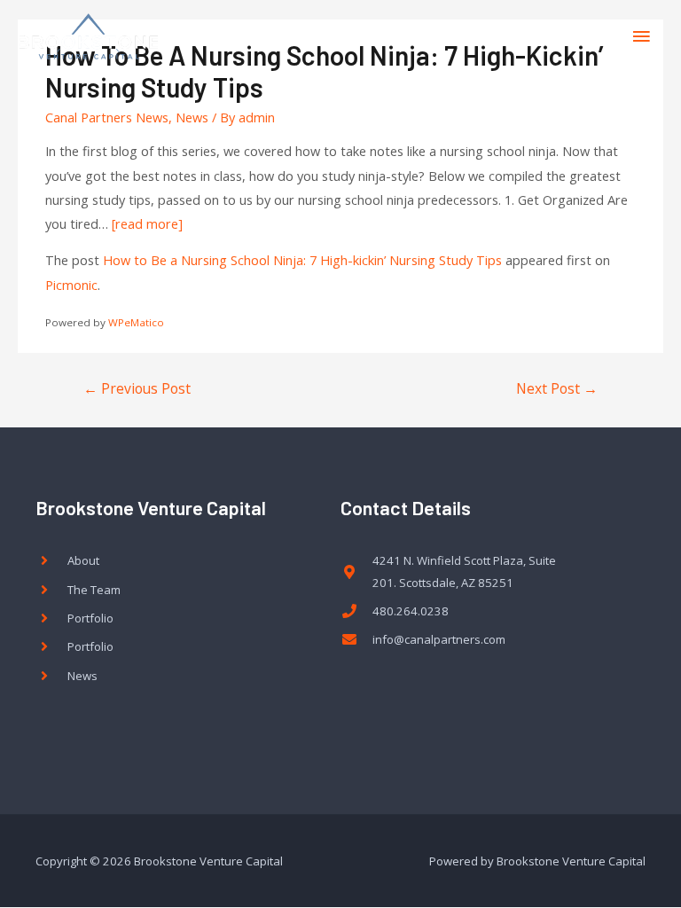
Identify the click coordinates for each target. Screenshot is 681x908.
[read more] (147, 223)
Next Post (557, 388)
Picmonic (71, 285)
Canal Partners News (106, 117)
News (192, 117)
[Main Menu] (641, 36)
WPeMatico (136, 322)
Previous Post (137, 388)
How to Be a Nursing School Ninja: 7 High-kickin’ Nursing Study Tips (302, 260)
